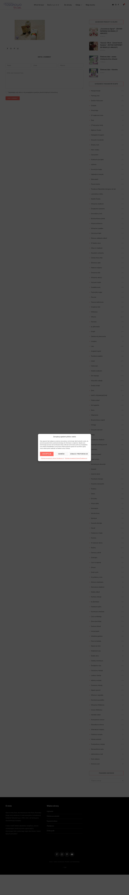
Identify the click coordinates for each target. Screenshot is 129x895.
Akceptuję (46, 454)
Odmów (61, 454)
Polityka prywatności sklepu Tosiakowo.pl (52, 458)
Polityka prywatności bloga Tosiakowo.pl (76, 458)
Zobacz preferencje (79, 454)
